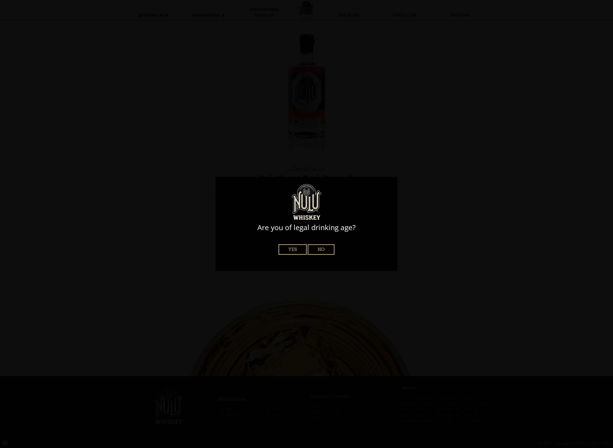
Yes (292, 249)
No (321, 249)
